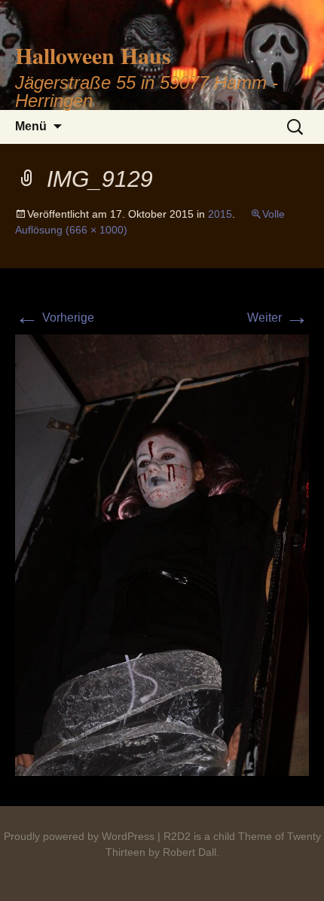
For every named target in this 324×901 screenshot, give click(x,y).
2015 (220, 214)
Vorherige (54, 317)
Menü (31, 126)
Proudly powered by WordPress (79, 836)
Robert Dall (189, 852)
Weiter (278, 317)
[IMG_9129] (162, 554)
